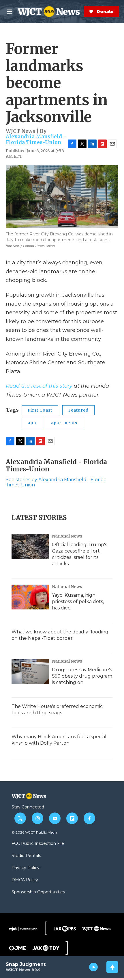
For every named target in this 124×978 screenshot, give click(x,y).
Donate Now (82, 11)
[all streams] (112, 967)
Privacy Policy (26, 868)
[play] (93, 967)
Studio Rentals (26, 856)
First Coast (40, 410)
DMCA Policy (25, 880)
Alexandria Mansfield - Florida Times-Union (36, 139)
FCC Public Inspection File (38, 843)
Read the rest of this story (39, 386)
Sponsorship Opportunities (38, 892)
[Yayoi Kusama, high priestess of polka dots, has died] (30, 597)
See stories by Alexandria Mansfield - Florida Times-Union (56, 482)
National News (67, 536)
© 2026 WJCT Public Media (34, 832)
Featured (78, 410)
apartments (64, 422)
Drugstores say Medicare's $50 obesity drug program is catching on (82, 676)
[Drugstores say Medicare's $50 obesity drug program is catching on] (30, 671)
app (32, 422)
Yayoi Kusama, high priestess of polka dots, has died (78, 601)
